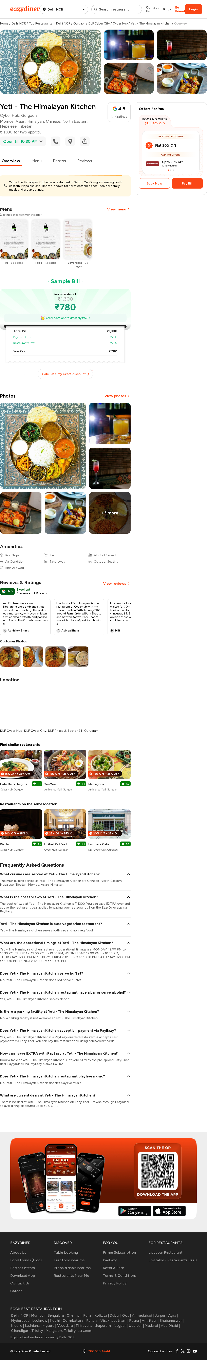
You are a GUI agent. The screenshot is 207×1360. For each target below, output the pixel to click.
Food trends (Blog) (26, 1260)
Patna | (135, 1320)
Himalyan (35, 121)
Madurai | (152, 1325)
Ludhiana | (33, 1325)
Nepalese (8, 126)
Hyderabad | (21, 1320)
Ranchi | (93, 1320)
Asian (20, 121)
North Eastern (74, 121)
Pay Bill (187, 183)
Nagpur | (121, 1325)
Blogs (167, 9)
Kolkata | (101, 1315)
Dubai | (115, 1315)
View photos (115, 396)
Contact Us (152, 9)
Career (16, 1291)
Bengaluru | (57, 1315)
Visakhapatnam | (114, 1320)
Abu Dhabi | (170, 1325)
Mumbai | (38, 1315)
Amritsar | (150, 1320)
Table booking (66, 1252)
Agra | (173, 1315)
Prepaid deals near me (72, 1268)
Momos (7, 121)
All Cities (84, 1331)
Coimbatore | (74, 1320)
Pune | (88, 1315)
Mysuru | (49, 1325)
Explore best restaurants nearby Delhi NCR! (43, 1337)
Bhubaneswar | (171, 1320)
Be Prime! (180, 9)
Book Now (154, 183)
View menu (116, 209)
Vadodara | (66, 1325)
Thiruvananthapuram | (94, 1325)
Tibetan (25, 126)
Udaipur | (136, 1325)
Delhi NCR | (20, 1315)
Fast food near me (69, 1260)
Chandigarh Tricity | (28, 1330)
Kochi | (56, 1320)
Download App (22, 1275)
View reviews (114, 583)
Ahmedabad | (143, 1315)
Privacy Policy (115, 1283)
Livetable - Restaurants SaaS (173, 1260)
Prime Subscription (119, 1252)
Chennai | (74, 1315)
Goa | (126, 1315)
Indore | (17, 1325)
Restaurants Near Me (71, 1275)
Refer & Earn (113, 1268)
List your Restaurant (166, 1252)
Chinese (53, 121)
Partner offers (22, 1268)
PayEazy (110, 1260)
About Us (18, 1252)
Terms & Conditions (120, 1275)
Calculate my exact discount (64, 374)
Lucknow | (40, 1320)
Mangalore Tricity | (61, 1330)
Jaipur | (161, 1315)
